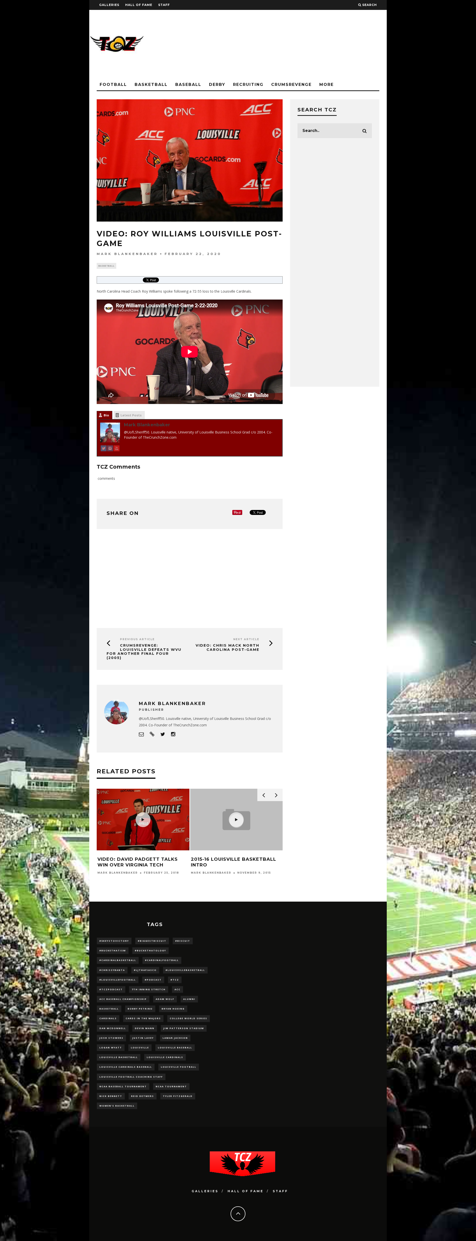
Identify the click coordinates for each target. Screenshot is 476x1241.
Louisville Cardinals (165, 1057)
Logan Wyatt (110, 1047)
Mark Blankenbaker (127, 254)
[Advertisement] (296, 44)
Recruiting (248, 84)
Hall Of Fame (138, 5)
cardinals (108, 1018)
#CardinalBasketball (117, 960)
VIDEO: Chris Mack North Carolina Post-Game (227, 647)
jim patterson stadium (183, 1028)
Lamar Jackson (175, 1037)
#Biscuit (182, 940)
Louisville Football (178, 1066)
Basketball (151, 84)
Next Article (246, 639)
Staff (164, 5)
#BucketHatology (150, 950)
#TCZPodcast (111, 989)
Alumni (189, 999)
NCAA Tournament (171, 1086)
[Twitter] (104, 449)
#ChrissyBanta (112, 970)
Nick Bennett (110, 1096)
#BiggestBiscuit (152, 940)
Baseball (188, 84)
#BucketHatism (112, 950)
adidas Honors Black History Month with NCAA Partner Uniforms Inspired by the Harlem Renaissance (141, 868)
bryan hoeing (173, 1008)
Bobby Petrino (140, 1008)
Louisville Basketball (118, 1057)
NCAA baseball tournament (123, 1086)
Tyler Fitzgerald (178, 1096)
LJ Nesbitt (201, 878)
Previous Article (137, 639)
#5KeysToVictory (114, 940)
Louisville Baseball (175, 1047)
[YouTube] (116, 449)
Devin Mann (144, 1028)
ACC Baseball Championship (123, 999)
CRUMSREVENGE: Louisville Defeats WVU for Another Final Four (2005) (144, 651)
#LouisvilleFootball (117, 979)
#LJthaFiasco (145, 970)
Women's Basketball (117, 1105)
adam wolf (165, 999)
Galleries (109, 5)
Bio (106, 415)
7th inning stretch (149, 989)
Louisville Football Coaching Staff (131, 1076)
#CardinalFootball (162, 960)
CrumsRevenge (291, 84)
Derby (217, 84)
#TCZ (175, 979)
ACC (177, 989)
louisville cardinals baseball (125, 1066)
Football (113, 84)
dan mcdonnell (112, 1028)
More (326, 84)
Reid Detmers (142, 1096)
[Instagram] (110, 449)
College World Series (188, 1018)
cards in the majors (143, 1018)
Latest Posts (131, 415)
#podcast (153, 979)
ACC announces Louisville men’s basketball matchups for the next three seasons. (233, 865)
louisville (140, 1047)
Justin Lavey (143, 1037)
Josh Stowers (111, 1037)
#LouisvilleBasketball (185, 970)
